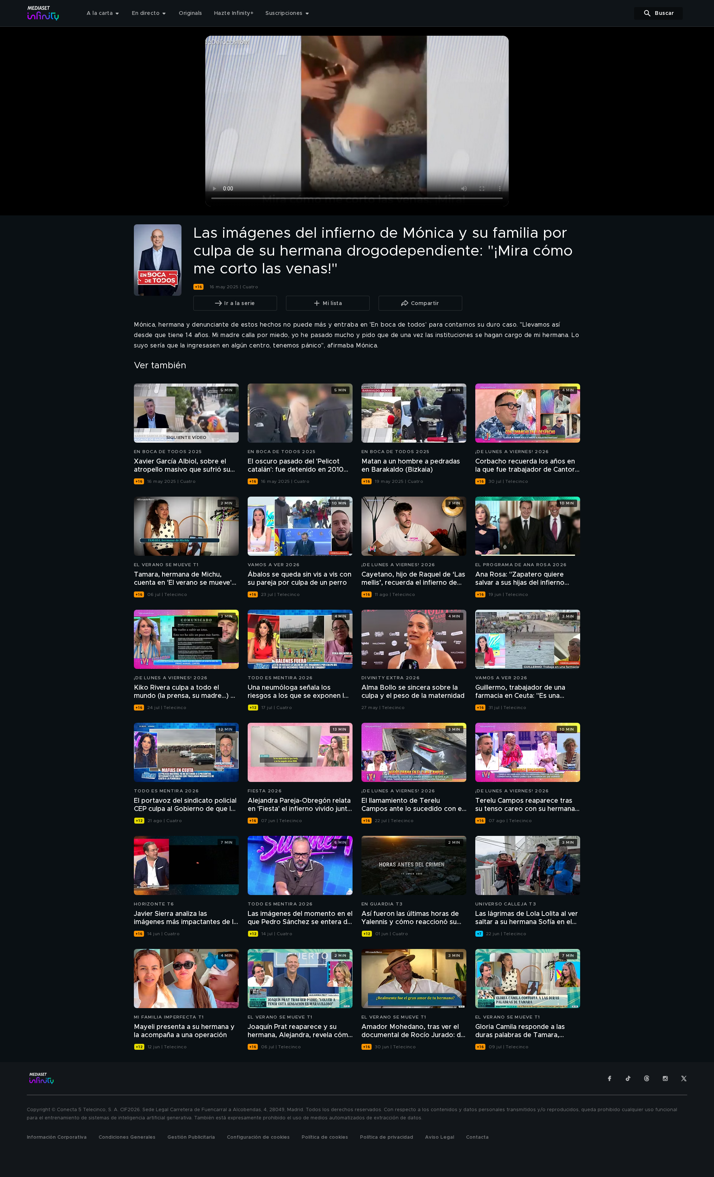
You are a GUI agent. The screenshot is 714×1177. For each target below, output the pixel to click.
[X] (684, 1078)
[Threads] (646, 1078)
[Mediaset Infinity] (43, 13)
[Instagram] (665, 1078)
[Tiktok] (628, 1078)
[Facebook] (609, 1078)
